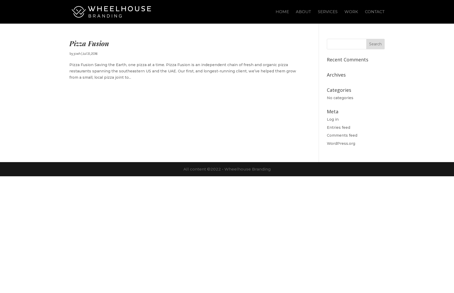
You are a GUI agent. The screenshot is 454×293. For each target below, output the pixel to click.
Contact (375, 12)
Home (282, 12)
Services (328, 12)
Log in (333, 119)
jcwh (77, 53)
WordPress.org (341, 143)
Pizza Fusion (89, 43)
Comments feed (342, 135)
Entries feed (338, 127)
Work (351, 12)
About (303, 12)
